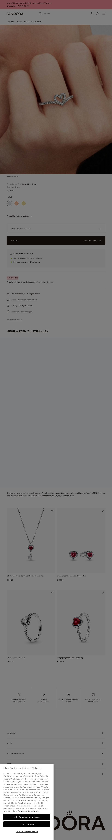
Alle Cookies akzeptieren (27, 817)
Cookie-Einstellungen (27, 832)
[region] (27, 802)
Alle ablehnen (27, 824)
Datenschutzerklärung (28, 811)
